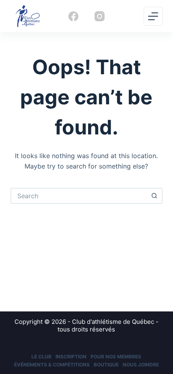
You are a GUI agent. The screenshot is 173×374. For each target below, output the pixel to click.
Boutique (106, 365)
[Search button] (154, 196)
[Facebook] (73, 16)
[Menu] (153, 16)
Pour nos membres (116, 357)
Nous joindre (141, 365)
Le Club (41, 357)
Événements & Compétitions (52, 365)
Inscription (71, 357)
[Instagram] (100, 16)
